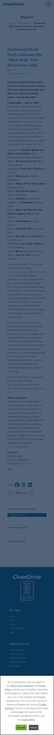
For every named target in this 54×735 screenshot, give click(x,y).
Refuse (33, 727)
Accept (21, 727)
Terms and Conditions (22, 685)
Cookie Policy (28, 719)
